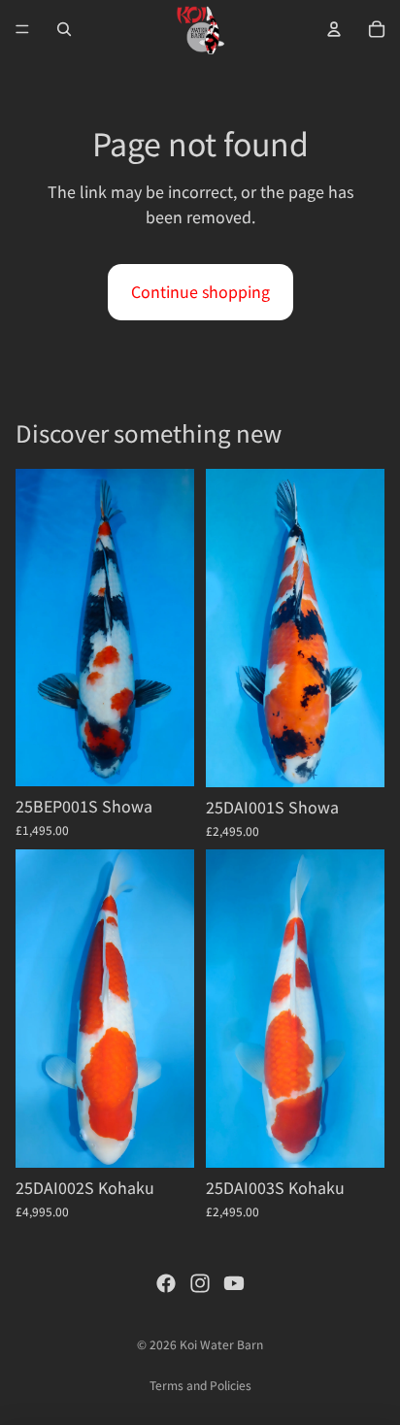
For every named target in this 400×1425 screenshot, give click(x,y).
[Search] (64, 29)
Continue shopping (200, 291)
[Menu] (22, 29)
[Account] (334, 29)
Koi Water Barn (221, 1344)
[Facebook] (166, 1283)
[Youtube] (234, 1283)
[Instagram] (200, 1283)
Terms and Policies (200, 1384)
